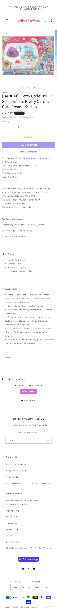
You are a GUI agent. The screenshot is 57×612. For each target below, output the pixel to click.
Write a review (28, 391)
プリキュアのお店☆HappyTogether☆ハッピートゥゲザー (31, 607)
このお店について (14, 542)
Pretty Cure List (13, 477)
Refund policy (12, 516)
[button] (7, 20)
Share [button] (7, 357)
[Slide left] (22, 87)
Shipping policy (12, 510)
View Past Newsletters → (28, 432)
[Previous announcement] (5, 8)
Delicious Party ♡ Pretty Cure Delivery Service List (28, 483)
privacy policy (12, 523)
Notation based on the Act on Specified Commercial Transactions (23, 502)
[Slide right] (35, 87)
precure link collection (16, 464)
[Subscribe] (48, 440)
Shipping (15, 117)
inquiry (9, 535)
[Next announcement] (52, 8)
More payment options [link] (28, 151)
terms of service (13, 529)
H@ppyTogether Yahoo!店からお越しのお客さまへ (28, 548)
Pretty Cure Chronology (16, 470)
